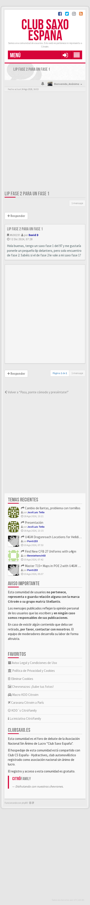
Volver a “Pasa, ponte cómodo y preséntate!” (38, 392)
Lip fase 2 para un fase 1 (27, 194)
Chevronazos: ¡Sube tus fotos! (32, 686)
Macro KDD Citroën (25, 695)
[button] (65, 55)
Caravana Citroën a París (27, 702)
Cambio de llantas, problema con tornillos (52, 508)
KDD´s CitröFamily (24, 710)
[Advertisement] (45, 142)
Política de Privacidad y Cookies (33, 671)
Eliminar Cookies (21, 679)
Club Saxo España (45, 30)
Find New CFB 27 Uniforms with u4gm (50, 551)
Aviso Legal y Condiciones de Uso (34, 663)
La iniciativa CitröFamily (25, 718)
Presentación (33, 522)
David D (33, 235)
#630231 (15, 235)
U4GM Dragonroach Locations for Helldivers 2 (55, 537)
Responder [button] (17, 216)
